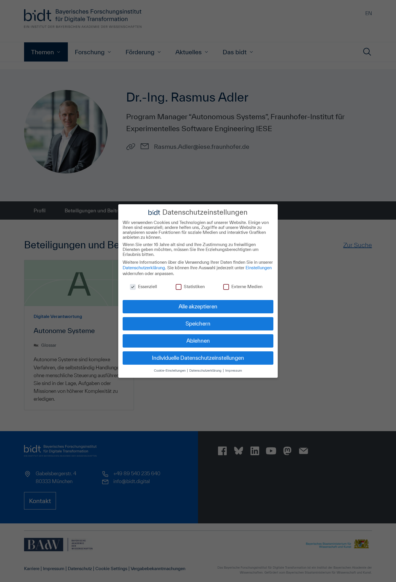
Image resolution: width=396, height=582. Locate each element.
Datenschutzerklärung (144, 267)
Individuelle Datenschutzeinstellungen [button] (198, 358)
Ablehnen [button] (198, 340)
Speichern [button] (198, 323)
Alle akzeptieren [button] (198, 306)
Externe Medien (246, 286)
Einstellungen (259, 267)
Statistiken (194, 286)
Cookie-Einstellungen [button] (170, 370)
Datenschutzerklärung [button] (205, 370)
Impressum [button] (233, 370)
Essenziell (147, 286)
